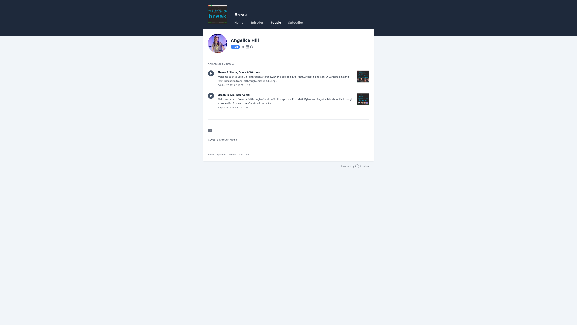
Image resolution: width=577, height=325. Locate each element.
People (276, 22)
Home (238, 22)
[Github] (251, 46)
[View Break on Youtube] (210, 130)
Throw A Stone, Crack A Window (239, 72)
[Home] (217, 14)
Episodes (257, 22)
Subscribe (295, 22)
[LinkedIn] (247, 46)
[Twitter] (243, 46)
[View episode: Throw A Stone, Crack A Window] (363, 76)
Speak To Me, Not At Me (234, 94)
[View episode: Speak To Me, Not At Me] (363, 99)
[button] (211, 73)
